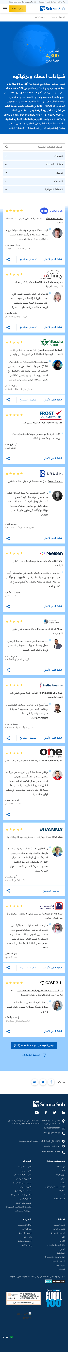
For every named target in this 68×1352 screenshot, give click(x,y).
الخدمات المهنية (59, 1261)
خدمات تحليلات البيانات (22, 1183)
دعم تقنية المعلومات (23, 1211)
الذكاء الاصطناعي (25, 1225)
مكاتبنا (62, 1183)
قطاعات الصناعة (54, 164)
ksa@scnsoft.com (52, 1146)
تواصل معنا (17, 8)
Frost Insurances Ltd (51, 422)
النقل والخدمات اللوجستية (55, 1257)
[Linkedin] (63, 1112)
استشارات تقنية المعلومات (21, 1195)
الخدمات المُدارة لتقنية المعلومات (18, 1207)
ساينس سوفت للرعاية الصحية (50, 1)
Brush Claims (55, 481)
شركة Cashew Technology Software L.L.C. (40, 990)
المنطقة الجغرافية (54, 189)
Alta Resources (54, 218)
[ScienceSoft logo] (52, 8)
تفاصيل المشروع (28, 259)
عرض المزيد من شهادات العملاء (34, 1045)
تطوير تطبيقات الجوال (23, 1174)
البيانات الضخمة (25, 1233)
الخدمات (58, 156)
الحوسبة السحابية (25, 1241)
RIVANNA (57, 837)
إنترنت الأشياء (26, 1245)
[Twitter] (54, 1112)
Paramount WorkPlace (50, 629)
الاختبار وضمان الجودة (23, 1178)
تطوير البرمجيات (25, 1166)
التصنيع (62, 1249)
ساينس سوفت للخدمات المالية (21, 1)
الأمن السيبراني (26, 1186)
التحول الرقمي (26, 1199)
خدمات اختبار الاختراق (23, 1190)
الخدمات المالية (59, 1229)
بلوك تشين (27, 1237)
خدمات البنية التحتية (24, 1203)
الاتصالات (61, 1269)
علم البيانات (27, 1229)
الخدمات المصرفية (58, 1233)
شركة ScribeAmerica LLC (49, 692)
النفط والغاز (61, 1253)
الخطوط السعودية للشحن (50, 350)
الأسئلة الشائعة (59, 1199)
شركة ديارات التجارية (52, 913)
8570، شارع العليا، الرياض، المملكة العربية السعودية (39, 1141)
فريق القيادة (60, 1174)
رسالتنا (62, 1170)
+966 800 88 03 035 (51, 1151)
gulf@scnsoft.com (52, 1127)
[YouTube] (37, 1112)
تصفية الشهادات (31, 1055)
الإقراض (62, 1241)
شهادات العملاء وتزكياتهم (55, 1186)
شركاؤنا (62, 1178)
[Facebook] (46, 1112)
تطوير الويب (27, 1170)
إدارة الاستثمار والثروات (56, 1245)
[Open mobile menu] (5, 8)
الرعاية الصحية (59, 1225)
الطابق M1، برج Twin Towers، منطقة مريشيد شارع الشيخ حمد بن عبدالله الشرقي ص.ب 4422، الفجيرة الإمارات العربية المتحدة (34, 1122)
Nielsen (58, 561)
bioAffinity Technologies (49, 282)
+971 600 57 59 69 (51, 1133)
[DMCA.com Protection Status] (55, 1283)
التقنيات (58, 181)
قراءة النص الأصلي (53, 259)
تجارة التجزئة (60, 1265)
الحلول (59, 172)
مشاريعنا (62, 1190)
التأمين (62, 1237)
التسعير (62, 1195)
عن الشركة (61, 1166)
